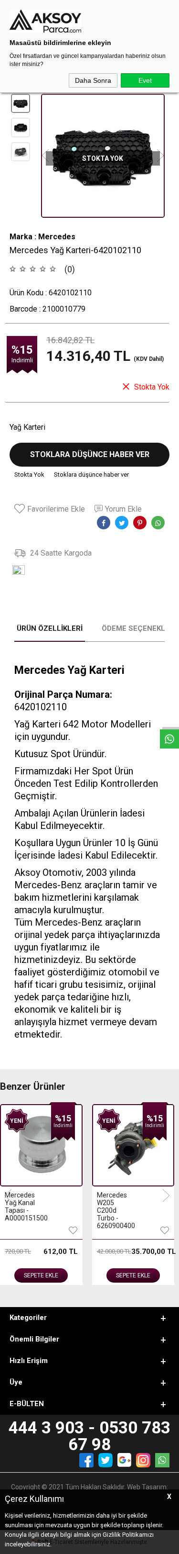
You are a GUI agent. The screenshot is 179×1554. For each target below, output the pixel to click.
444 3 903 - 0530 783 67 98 (89, 1436)
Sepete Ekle (41, 1275)
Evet (145, 80)
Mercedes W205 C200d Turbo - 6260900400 (115, 1210)
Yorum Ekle (123, 509)
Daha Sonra (93, 80)
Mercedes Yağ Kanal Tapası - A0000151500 (23, 1206)
